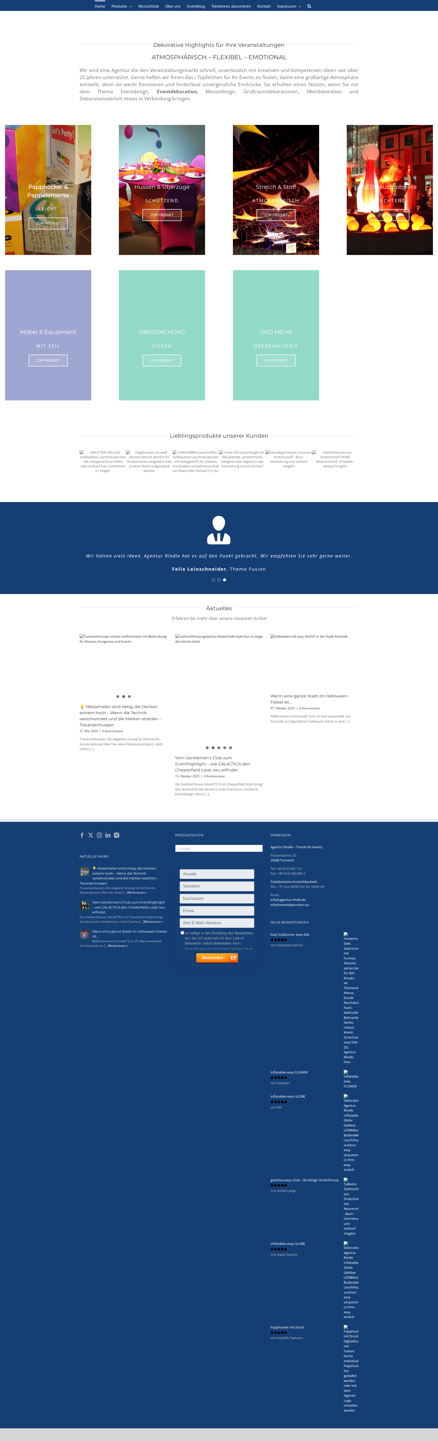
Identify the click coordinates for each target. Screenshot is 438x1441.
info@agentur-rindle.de (287, 899)
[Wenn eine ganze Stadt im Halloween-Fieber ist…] (314, 661)
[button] (309, 6)
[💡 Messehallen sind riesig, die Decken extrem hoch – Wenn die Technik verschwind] (124, 663)
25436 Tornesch (282, 860)
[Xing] (116, 835)
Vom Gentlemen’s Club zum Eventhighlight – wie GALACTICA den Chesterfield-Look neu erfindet (212, 763)
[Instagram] (99, 835)
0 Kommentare (112, 731)
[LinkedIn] (108, 835)
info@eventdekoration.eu (289, 904)
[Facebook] (82, 835)
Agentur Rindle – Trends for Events (296, 847)
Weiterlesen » (137, 892)
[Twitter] (90, 835)
